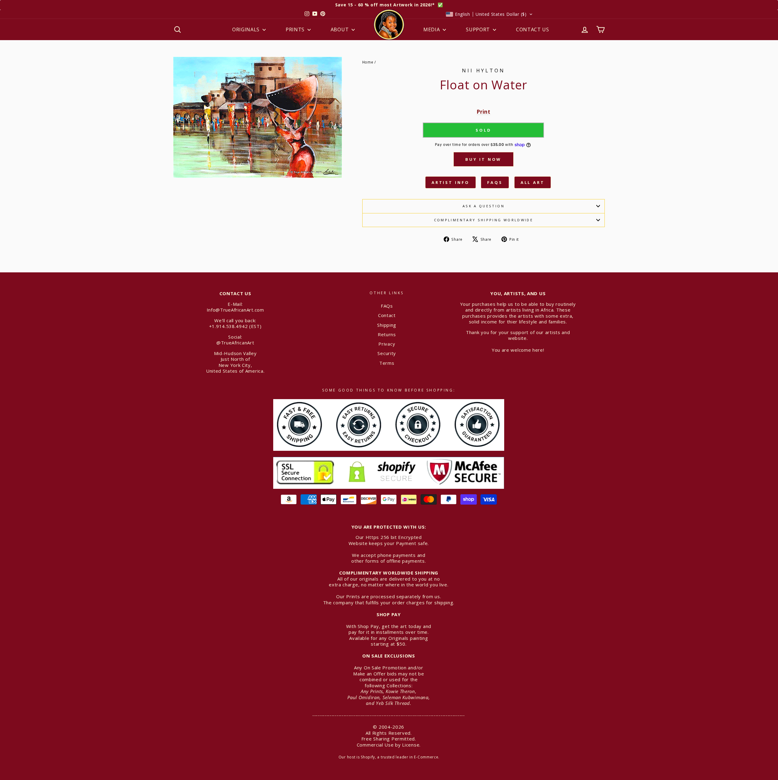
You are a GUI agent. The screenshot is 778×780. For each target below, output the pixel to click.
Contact (387, 315)
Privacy (386, 344)
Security (386, 353)
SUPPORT (478, 29)
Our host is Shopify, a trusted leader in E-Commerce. (389, 757)
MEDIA (432, 29)
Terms (386, 363)
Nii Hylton (483, 70)
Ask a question (483, 206)
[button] (489, 14)
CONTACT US (532, 29)
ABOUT (340, 29)
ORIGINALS (246, 29)
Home (368, 62)
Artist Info (451, 182)
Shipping (386, 325)
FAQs (495, 182)
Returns (387, 334)
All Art (533, 182)
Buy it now (483, 159)
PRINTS (296, 29)
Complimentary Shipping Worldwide (483, 220)
